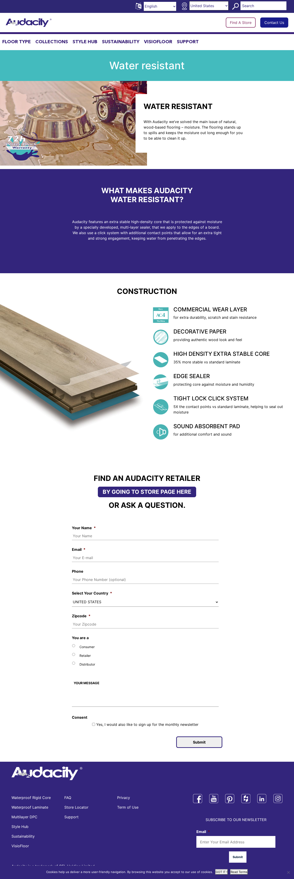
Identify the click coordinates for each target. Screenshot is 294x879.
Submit (199, 742)
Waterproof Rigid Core (31, 797)
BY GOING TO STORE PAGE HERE (147, 491)
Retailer (85, 656)
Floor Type (16, 42)
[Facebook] (197, 798)
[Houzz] (245, 798)
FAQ (67, 797)
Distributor (87, 664)
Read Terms (239, 872)
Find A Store (241, 22)
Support (188, 42)
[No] (288, 872)
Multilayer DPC (24, 817)
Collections (51, 42)
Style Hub (85, 42)
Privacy (123, 797)
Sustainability (120, 42)
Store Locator (76, 807)
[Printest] (229, 798)
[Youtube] (213, 798)
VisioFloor (158, 42)
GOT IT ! (221, 872)
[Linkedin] (261, 798)
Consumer (87, 647)
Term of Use (128, 807)
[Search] (236, 6)
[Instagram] (278, 798)
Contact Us (274, 22)
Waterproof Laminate (29, 807)
